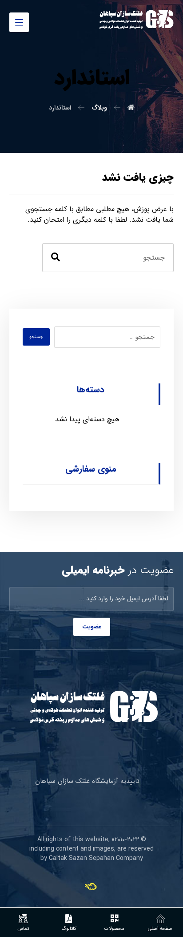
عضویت (91, 626)
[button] (19, 22)
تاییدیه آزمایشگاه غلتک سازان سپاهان (87, 781)
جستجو (36, 337)
